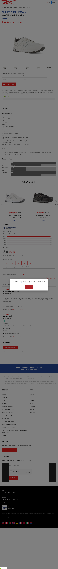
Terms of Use (24, 283)
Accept (29, 287)
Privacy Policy (33, 283)
